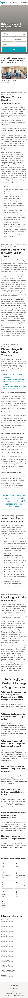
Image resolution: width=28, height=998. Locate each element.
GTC (12, 993)
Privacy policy (18, 993)
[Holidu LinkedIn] (14, 985)
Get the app (15, 2)
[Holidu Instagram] (10, 985)
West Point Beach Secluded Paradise (15, 386)
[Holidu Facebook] (17, 985)
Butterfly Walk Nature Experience (14, 389)
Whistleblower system (18, 995)
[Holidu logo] (4, 2)
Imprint (8, 993)
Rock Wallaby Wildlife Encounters (14, 379)
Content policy (7, 995)
